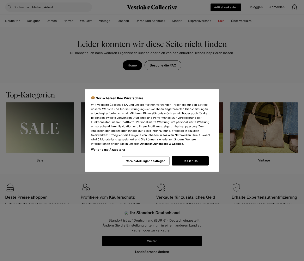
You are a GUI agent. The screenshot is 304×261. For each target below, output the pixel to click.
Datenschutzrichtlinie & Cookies (161, 144)
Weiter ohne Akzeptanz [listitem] (108, 149)
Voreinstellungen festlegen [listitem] (145, 161)
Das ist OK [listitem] (190, 161)
